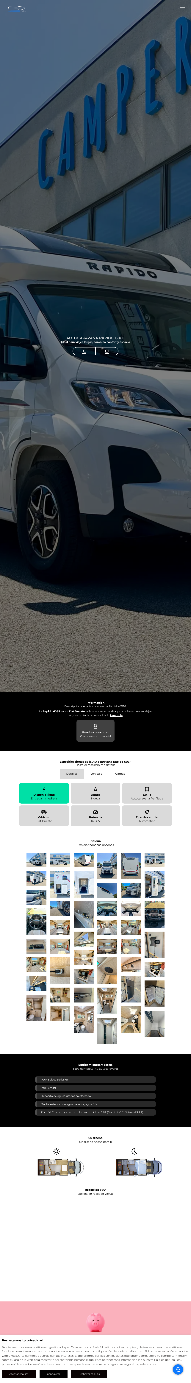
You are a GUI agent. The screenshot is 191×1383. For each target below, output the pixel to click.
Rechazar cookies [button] (89, 1373)
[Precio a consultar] (95, 726)
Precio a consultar (95, 732)
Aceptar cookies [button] (18, 1373)
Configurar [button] (53, 1373)
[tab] (72, 774)
